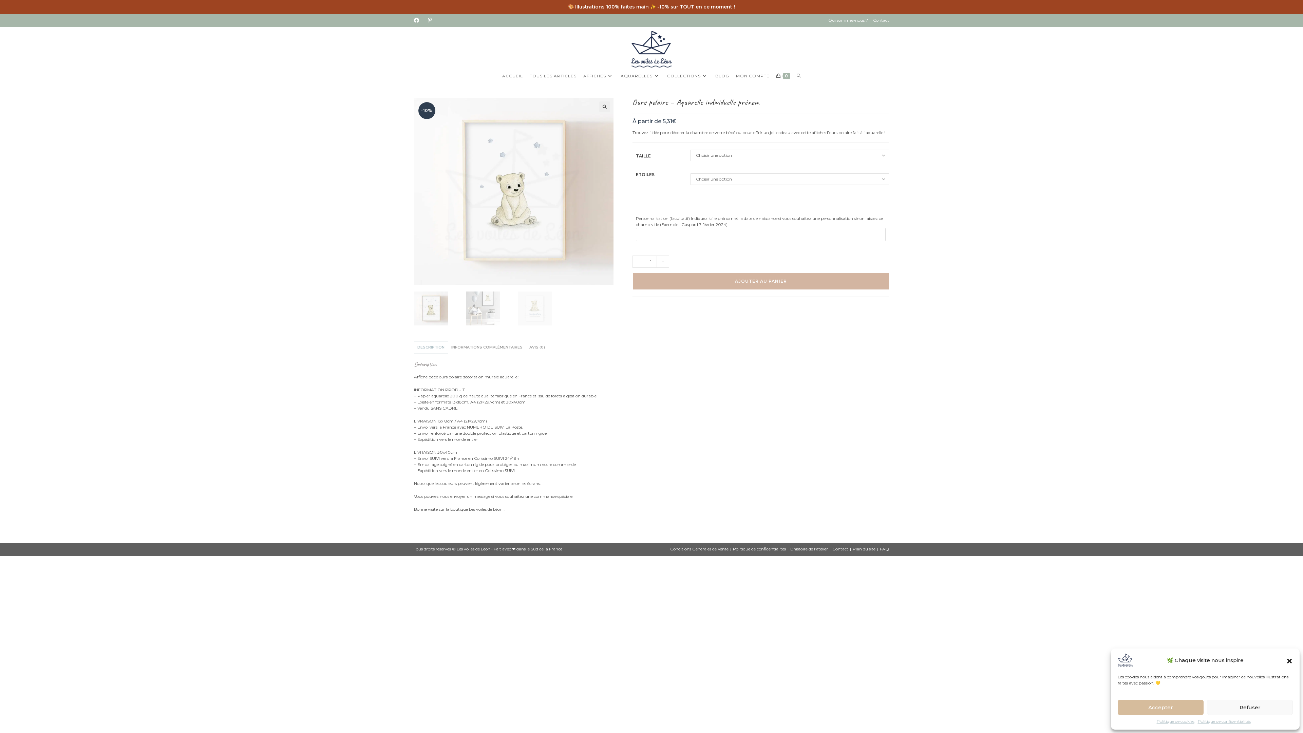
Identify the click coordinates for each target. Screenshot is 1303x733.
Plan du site (864, 548)
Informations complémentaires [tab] (487, 347)
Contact (881, 20)
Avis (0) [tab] (537, 347)
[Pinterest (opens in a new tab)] (429, 20)
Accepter (1160, 707)
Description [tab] (431, 347)
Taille (643, 155)
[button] (1289, 660)
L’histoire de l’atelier (809, 548)
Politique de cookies (1175, 721)
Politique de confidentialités (1224, 721)
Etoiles (645, 174)
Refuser (1250, 707)
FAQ (884, 548)
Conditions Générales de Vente (699, 548)
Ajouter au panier (761, 281)
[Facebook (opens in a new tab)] (418, 20)
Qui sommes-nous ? (848, 20)
